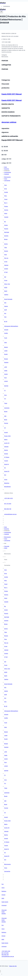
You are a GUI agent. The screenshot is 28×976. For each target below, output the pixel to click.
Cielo (5, 342)
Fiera (5, 254)
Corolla (6, 192)
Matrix (5, 439)
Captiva (6, 294)
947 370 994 (7, 503)
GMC (3, 898)
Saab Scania (5, 902)
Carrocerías (7, 871)
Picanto (6, 228)
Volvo (3, 887)
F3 (5, 390)
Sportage (6, 232)
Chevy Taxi (7, 284)
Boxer (5, 419)
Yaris (5, 185)
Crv (5, 398)
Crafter (6, 333)
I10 (5, 467)
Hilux (5, 195)
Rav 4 (5, 202)
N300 (5, 287)
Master (6, 347)
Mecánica (6, 483)
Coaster (6, 217)
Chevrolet (6, 546)
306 (5, 416)
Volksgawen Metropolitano (11, 326)
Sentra (6, 244)
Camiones (6, 408)
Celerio (6, 306)
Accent (6, 432)
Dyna (5, 188)
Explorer (6, 362)
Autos (5, 479)
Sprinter (6, 385)
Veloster (6, 446)
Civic (5, 395)
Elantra (6, 450)
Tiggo (5, 403)
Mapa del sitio (13, 966)
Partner (6, 423)
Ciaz (5, 317)
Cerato (6, 225)
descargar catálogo (9, 122)
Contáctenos (6, 6)
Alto (5, 302)
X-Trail (5, 272)
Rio (5, 221)
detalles (4, 913)
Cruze (5, 280)
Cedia (5, 370)
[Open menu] (1, 11)
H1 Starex (6, 457)
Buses (5, 411)
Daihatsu (4, 891)
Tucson (6, 460)
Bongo (5, 239)
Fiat (3, 884)
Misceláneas (7, 486)
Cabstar (6, 265)
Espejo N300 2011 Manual (12, 94)
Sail (5, 277)
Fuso (5, 377)
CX (5, 427)
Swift (5, 309)
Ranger (6, 359)
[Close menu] (0, 971)
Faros (5, 868)
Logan (5, 350)
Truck (5, 338)
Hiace (5, 213)
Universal (4, 905)
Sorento (6, 235)
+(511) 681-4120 (8, 498)
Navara (6, 251)
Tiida (5, 247)
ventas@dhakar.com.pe (10, 514)
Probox (6, 206)
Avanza (6, 210)
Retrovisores (7, 864)
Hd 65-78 (6, 443)
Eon (5, 475)
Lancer (6, 381)
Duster (6, 354)
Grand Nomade (8, 299)
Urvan (5, 261)
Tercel (5, 199)
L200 (5, 367)
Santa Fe (6, 464)
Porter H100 (7, 436)
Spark (5, 291)
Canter (6, 374)
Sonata (6, 453)
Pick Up (6, 258)
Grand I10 (6, 471)
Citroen (3, 894)
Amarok (6, 329)
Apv (5, 313)
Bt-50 (5, 321)
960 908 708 (7, 509)
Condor (6, 268)
